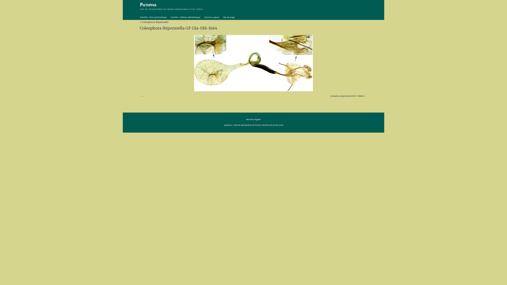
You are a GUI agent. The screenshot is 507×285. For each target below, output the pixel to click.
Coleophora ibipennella (154, 22)
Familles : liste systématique (153, 17)
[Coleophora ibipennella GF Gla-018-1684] (253, 63)
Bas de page (229, 17)
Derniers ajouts (211, 17)
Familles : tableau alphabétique (185, 17)
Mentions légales (253, 119)
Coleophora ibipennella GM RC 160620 (346, 96)
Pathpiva (148, 4)
